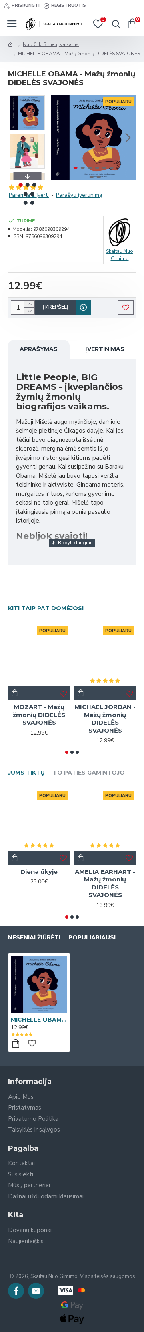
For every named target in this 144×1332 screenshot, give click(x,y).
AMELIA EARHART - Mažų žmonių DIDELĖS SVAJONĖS (105, 883)
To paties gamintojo (89, 772)
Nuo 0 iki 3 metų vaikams (51, 44)
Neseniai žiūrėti (34, 937)
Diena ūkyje (39, 871)
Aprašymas (39, 349)
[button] (59, 138)
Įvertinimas (104, 349)
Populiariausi (92, 937)
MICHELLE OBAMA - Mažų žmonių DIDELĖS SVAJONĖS (39, 1019)
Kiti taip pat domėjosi (46, 608)
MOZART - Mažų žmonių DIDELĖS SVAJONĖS (39, 714)
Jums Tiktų (26, 772)
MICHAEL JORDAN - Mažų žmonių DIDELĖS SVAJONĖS (105, 718)
